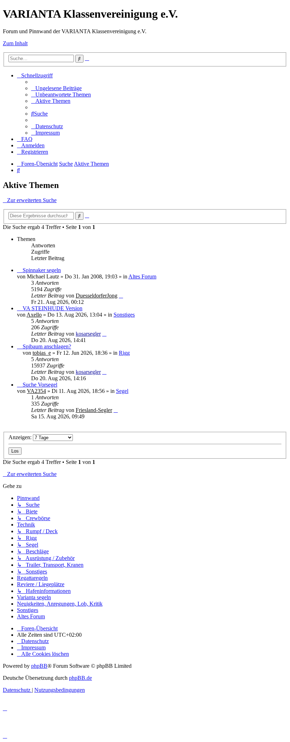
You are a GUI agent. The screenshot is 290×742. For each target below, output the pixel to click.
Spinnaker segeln (42, 270)
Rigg (124, 353)
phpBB (39, 666)
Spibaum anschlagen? (47, 346)
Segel (122, 391)
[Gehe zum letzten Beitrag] (121, 296)
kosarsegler (88, 334)
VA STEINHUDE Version (52, 308)
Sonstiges (124, 315)
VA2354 (36, 391)
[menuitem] (56, 88)
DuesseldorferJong (96, 296)
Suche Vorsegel (40, 385)
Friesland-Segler (94, 410)
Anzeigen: (20, 437)
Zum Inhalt (15, 43)
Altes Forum (142, 276)
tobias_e (42, 353)
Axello (34, 315)
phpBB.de (80, 678)
